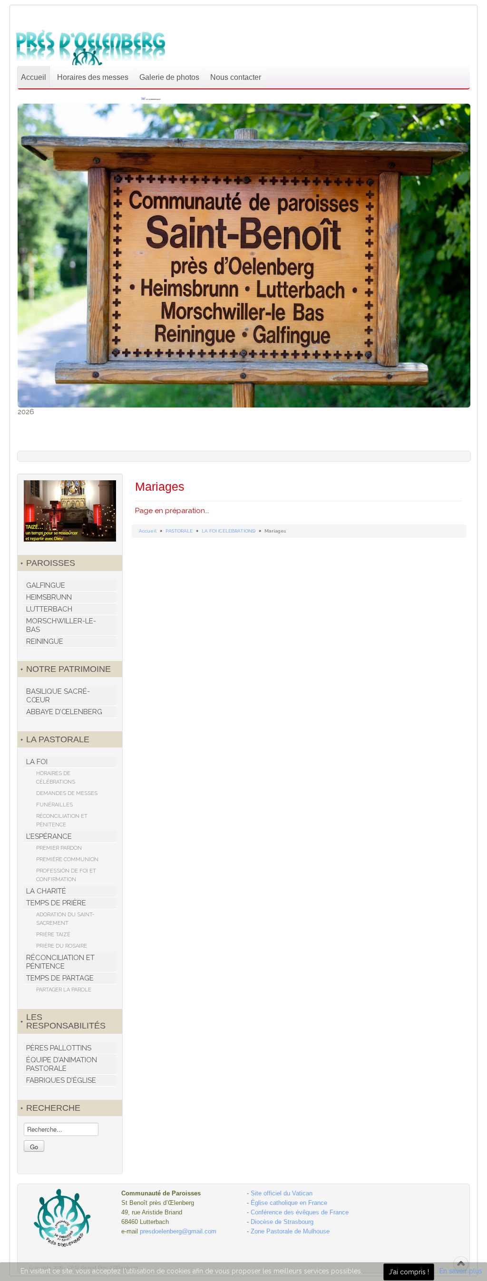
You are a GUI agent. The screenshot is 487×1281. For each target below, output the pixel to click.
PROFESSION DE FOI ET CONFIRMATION (66, 875)
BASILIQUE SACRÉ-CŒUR (58, 695)
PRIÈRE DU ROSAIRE (61, 946)
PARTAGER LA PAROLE (63, 990)
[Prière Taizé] (70, 510)
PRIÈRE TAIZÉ (53, 935)
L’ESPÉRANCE (49, 836)
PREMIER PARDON (59, 848)
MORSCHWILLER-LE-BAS (61, 625)
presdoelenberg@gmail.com (178, 1231)
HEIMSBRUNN (49, 597)
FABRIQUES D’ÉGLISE (61, 1080)
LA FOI (37, 761)
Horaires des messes (92, 77)
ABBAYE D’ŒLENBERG (64, 712)
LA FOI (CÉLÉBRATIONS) (228, 531)
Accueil (33, 77)
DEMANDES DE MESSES (66, 793)
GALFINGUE (45, 585)
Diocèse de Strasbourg (282, 1221)
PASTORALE (179, 531)
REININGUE (44, 641)
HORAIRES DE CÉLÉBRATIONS (55, 777)
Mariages (160, 486)
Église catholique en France (289, 1202)
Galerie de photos (169, 77)
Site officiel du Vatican (281, 1193)
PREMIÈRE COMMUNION (67, 859)
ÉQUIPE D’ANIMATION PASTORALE (61, 1064)
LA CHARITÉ (46, 891)
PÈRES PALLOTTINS (58, 1048)
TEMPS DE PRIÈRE (56, 903)
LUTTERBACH (49, 609)
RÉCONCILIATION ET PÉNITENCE (62, 820)
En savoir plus (460, 1271)
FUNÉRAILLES (54, 805)
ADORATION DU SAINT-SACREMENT (65, 919)
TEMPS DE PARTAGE (60, 978)
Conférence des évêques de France (300, 1212)
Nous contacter (235, 77)
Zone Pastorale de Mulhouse (290, 1231)
